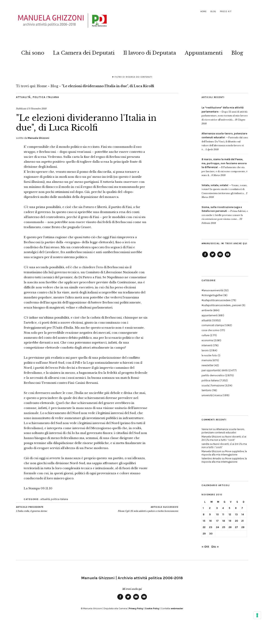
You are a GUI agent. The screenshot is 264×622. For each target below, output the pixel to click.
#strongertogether (212, 295)
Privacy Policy (136, 608)
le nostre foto (209, 355)
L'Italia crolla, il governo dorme (31, 509)
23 (210, 527)
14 (242, 514)
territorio (206, 390)
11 (223, 514)
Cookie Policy (152, 608)
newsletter (207, 365)
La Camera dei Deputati (84, 53)
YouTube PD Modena (144, 599)
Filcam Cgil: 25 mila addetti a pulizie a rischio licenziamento (148, 509)
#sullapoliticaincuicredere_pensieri (221, 305)
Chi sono (32, 53)
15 (204, 520)
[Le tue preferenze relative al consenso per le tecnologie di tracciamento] (257, 615)
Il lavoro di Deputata (149, 53)
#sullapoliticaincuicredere (216, 300)
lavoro (205, 350)
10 (217, 514)
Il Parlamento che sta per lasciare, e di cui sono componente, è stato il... (225, 167)
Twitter (128, 599)
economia (207, 340)
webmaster (177, 608)
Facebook (120, 599)
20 (236, 520)
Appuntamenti (204, 53)
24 (217, 527)
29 (204, 533)
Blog (213, 11)
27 (236, 527)
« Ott (205, 546)
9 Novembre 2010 (38, 108)
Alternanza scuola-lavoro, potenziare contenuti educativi (223, 431)
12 (230, 514)
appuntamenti (210, 315)
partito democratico (213, 375)
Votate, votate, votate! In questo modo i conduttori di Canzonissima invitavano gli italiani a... (224, 189)
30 (211, 533)
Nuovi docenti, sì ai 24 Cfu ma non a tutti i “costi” (224, 438)
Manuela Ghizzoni (38, 138)
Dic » (215, 546)
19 (230, 520)
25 (223, 527)
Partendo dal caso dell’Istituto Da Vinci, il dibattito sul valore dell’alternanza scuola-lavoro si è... (225, 141)
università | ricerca (212, 395)
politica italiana (46, 97)
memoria (207, 360)
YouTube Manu (136, 599)
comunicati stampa (213, 325)
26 (230, 527)
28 (242, 527)
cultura (205, 335)
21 (242, 520)
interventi (207, 345)
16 (210, 520)
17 (217, 520)
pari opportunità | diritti (215, 370)
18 (223, 520)
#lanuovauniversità (212, 290)
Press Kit (226, 11)
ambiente (207, 310)
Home (203, 11)
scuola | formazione (213, 385)
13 (236, 514)
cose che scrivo (210, 330)
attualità (23, 97)
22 (204, 527)
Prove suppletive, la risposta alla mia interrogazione (224, 453)
